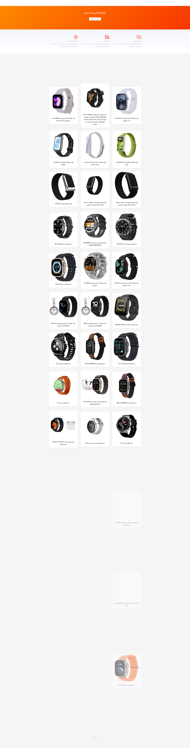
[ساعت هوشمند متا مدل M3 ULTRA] (63, 214)
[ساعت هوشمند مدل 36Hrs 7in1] (63, 254)
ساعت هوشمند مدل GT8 (127, 443)
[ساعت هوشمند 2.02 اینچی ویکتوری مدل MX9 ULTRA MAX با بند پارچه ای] (95, 293)
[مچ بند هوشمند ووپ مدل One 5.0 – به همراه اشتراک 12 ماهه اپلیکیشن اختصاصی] (126, 172)
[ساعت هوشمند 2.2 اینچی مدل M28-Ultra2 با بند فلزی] (126, 573)
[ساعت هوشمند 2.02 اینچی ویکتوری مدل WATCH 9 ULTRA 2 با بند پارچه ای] (63, 293)
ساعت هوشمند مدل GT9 (63, 403)
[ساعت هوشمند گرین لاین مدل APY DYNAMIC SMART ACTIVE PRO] (63, 573)
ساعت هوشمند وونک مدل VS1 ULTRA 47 (127, 244)
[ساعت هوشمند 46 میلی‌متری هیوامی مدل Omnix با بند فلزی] (63, 613)
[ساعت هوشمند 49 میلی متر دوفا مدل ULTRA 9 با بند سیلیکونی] (126, 492)
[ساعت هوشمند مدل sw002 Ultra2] (126, 655)
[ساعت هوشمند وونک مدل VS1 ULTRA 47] (126, 214)
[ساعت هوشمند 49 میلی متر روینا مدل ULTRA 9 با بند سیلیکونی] (63, 452)
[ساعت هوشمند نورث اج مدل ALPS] (95, 614)
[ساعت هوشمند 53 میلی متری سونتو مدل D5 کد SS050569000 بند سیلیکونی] (95, 653)
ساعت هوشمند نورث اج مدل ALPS (95, 645)
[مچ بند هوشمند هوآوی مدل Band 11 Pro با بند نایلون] (126, 132)
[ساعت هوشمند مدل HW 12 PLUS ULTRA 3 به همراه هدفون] (63, 411)
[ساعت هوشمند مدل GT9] (63, 372)
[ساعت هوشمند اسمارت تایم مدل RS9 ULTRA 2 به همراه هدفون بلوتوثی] (95, 371)
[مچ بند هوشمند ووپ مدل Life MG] (63, 173)
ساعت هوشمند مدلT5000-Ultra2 (126, 364)
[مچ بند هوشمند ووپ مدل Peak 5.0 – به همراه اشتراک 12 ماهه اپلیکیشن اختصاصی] (95, 172)
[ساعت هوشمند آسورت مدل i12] (63, 333)
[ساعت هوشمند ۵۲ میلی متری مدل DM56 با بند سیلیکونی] (95, 253)
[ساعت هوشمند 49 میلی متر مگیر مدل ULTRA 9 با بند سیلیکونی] (126, 532)
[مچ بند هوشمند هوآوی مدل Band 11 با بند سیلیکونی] (63, 132)
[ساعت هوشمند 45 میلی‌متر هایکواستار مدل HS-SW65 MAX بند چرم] (63, 532)
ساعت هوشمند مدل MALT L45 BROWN (95, 364)
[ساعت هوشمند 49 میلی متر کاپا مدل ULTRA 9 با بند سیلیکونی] (63, 492)
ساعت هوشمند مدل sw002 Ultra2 (126, 685)
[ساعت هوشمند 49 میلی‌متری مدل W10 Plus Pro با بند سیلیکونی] (126, 88)
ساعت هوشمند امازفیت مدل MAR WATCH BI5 (126, 325)
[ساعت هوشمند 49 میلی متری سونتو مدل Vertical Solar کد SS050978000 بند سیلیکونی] (63, 653)
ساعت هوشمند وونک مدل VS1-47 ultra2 (95, 524)
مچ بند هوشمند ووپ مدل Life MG (63, 204)
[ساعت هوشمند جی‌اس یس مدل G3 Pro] (95, 413)
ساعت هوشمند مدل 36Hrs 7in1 (63, 284)
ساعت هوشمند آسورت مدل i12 (63, 364)
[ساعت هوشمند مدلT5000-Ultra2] (126, 333)
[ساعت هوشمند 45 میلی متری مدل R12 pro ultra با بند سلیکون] (95, 573)
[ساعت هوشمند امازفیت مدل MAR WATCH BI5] (126, 294)
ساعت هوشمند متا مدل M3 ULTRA (63, 244)
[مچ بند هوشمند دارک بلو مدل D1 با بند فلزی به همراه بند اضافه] (95, 132)
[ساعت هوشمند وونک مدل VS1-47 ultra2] (95, 493)
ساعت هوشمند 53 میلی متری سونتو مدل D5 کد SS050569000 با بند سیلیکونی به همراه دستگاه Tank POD (63, 726)
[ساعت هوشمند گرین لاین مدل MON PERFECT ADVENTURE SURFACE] (95, 212)
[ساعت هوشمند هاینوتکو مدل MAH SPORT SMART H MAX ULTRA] (126, 695)
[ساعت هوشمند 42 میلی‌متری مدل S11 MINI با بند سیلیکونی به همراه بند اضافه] (63, 88)
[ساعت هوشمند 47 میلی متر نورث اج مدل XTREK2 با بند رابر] (95, 452)
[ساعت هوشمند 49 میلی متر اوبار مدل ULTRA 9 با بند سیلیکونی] (95, 532)
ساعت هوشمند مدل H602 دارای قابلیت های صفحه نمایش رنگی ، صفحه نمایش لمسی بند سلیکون (95, 726)
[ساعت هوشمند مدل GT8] (126, 413)
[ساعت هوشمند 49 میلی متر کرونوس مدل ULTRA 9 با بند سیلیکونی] (126, 253)
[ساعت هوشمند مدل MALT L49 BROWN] (126, 372)
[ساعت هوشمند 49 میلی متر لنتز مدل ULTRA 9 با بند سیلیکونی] (126, 452)
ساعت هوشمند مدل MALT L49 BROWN (126, 403)
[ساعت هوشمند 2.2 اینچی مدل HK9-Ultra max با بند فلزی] (126, 613)
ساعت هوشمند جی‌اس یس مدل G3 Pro (95, 443)
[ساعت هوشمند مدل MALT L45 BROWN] (95, 333)
